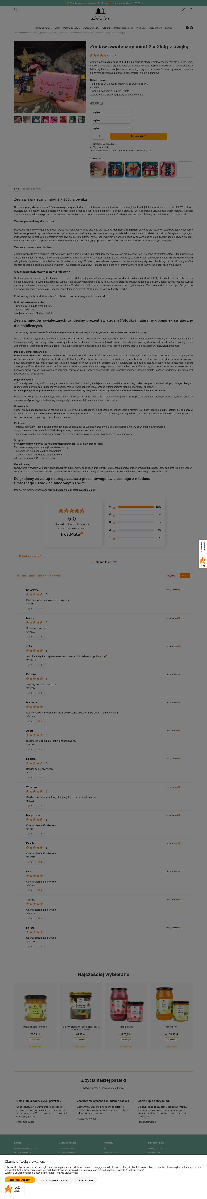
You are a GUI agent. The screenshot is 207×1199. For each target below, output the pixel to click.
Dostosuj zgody (85, 1180)
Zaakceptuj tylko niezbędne (54, 1180)
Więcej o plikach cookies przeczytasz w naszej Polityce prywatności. (41, 1172)
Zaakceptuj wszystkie (20, 1179)
